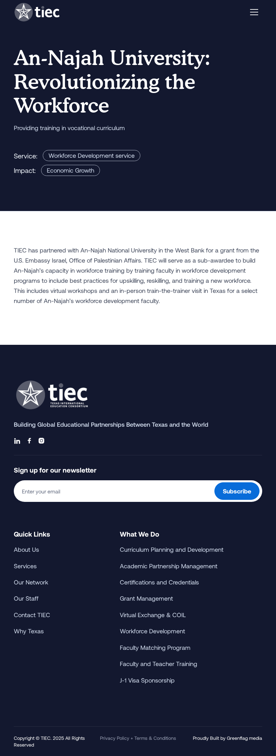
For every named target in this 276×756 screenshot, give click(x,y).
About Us (26, 549)
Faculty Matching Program (155, 647)
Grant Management (146, 598)
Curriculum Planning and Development (171, 549)
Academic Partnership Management (168, 566)
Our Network (31, 582)
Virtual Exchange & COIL (153, 614)
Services (25, 566)
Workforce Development (152, 631)
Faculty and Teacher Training (158, 663)
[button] (254, 12)
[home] (37, 12)
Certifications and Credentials (159, 582)
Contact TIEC (32, 614)
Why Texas (29, 631)
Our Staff (26, 598)
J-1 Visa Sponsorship (147, 680)
